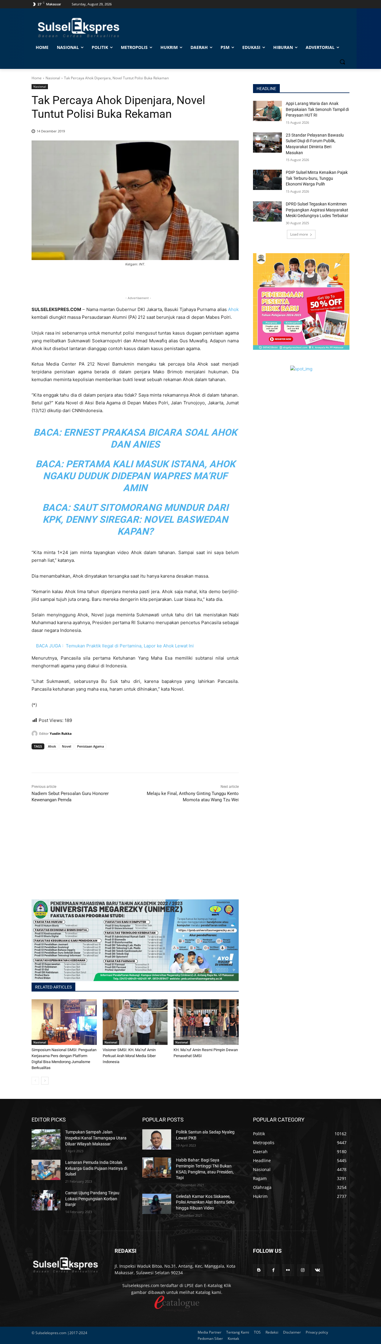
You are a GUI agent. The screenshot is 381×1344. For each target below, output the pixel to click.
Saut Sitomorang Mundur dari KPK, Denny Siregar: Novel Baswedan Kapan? (135, 519)
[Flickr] (288, 1270)
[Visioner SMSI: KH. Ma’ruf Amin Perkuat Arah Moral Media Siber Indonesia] (135, 1022)
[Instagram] (303, 1270)
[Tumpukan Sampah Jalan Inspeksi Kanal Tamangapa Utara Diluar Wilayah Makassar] (46, 1139)
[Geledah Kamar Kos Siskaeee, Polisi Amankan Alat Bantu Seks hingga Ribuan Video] (156, 1204)
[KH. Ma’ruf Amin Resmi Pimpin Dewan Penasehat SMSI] (206, 1022)
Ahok (233, 309)
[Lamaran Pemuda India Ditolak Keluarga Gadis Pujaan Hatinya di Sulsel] (46, 1170)
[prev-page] (35, 1081)
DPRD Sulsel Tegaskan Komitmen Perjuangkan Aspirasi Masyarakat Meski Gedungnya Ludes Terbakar (317, 210)
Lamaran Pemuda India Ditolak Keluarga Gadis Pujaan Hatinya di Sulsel (96, 1168)
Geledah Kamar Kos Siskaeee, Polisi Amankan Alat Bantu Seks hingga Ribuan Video (205, 1202)
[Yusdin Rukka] (35, 734)
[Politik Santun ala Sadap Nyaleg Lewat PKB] (156, 1139)
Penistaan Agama (90, 746)
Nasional (53, 78)
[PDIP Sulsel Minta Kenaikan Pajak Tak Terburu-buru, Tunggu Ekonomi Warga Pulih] (267, 180)
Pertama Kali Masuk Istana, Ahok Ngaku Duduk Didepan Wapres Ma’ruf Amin (139, 476)
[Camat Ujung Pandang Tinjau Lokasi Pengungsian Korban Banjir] (46, 1200)
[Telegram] (79, 758)
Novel (66, 746)
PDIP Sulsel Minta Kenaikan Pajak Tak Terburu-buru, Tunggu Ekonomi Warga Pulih (317, 178)
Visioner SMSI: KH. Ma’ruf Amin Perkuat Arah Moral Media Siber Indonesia (129, 1056)
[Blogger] (259, 1270)
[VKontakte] (317, 1270)
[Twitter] (51, 758)
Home (37, 78)
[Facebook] (37, 758)
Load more (299, 234)
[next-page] (45, 1081)
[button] (342, 62)
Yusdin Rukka (61, 733)
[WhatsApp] (65, 758)
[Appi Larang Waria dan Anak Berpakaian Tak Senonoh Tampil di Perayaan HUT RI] (267, 111)
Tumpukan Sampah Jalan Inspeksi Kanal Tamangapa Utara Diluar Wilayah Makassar (96, 1138)
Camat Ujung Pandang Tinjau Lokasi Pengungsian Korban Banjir (92, 1198)
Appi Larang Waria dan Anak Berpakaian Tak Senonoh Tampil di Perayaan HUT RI (317, 109)
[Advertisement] (135, 857)
